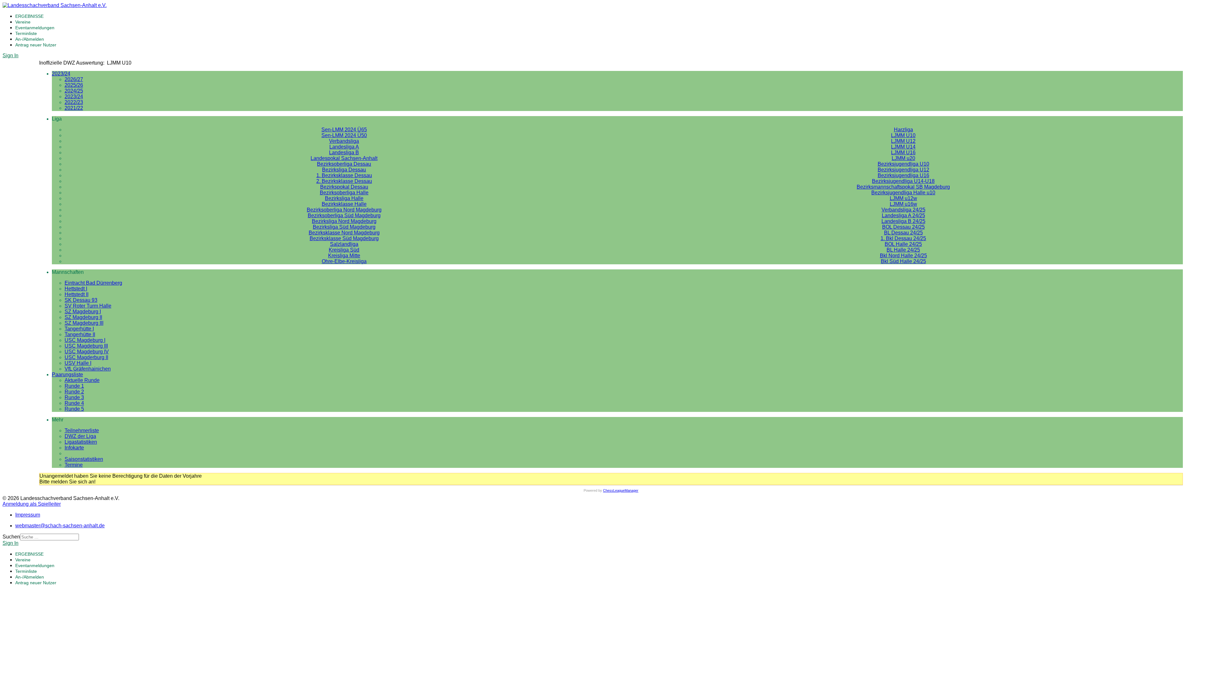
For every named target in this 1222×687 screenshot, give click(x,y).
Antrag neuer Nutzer (35, 44)
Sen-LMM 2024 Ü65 (344, 129)
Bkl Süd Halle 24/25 (903, 261)
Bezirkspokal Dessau (344, 187)
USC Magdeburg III (86, 346)
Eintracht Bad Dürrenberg (93, 283)
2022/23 (74, 102)
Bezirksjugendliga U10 (903, 164)
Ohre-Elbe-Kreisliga (344, 261)
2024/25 (74, 91)
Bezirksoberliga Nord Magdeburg (344, 209)
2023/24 (61, 73)
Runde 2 (74, 391)
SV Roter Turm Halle (88, 306)
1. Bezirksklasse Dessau (344, 175)
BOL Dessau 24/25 (903, 227)
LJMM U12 (903, 141)
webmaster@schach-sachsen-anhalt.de (60, 525)
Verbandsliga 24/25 (903, 209)
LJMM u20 (903, 158)
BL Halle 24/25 (903, 250)
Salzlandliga (344, 244)
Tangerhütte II (80, 334)
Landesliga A (344, 146)
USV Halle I (78, 363)
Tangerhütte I (79, 328)
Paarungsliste (67, 374)
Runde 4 (74, 403)
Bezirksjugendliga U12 (903, 169)
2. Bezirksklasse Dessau (344, 181)
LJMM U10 (903, 135)
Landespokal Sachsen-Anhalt (344, 158)
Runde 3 (74, 397)
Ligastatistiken (81, 442)
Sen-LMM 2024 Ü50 (344, 135)
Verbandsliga (344, 141)
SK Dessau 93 (81, 300)
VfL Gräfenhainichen (88, 368)
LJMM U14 (903, 146)
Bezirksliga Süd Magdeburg (344, 227)
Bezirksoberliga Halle (344, 192)
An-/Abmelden (29, 39)
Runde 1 (74, 386)
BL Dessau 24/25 (903, 232)
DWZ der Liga (80, 436)
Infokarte (74, 447)
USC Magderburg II (86, 357)
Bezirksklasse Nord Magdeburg (344, 232)
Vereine (23, 21)
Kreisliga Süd (344, 250)
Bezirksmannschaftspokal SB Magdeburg (903, 187)
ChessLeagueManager (620, 490)
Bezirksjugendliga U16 (903, 175)
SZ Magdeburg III (84, 323)
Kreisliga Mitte (344, 255)
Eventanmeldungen (34, 27)
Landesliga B (344, 152)
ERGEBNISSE (29, 16)
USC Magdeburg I (85, 340)
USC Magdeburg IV (87, 351)
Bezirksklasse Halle (344, 204)
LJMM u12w (903, 198)
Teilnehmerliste (82, 430)
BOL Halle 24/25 (903, 244)
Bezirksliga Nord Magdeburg (344, 221)
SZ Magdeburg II (83, 317)
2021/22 (74, 108)
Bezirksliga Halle (344, 198)
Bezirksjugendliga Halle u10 (903, 192)
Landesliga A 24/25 (903, 215)
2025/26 (74, 85)
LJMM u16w (903, 204)
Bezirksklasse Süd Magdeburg (344, 238)
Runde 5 (74, 409)
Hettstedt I (76, 288)
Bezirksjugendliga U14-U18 (903, 181)
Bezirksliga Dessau (344, 169)
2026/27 (74, 79)
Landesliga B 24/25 (903, 221)
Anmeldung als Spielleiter (32, 504)
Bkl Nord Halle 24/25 (903, 255)
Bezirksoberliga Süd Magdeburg (344, 215)
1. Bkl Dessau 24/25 (903, 238)
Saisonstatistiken (84, 459)
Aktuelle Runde (82, 380)
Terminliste (26, 33)
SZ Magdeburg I (83, 311)
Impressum (27, 514)
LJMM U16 (903, 152)
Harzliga (903, 129)
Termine (74, 465)
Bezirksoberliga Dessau (344, 164)
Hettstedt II (76, 294)
